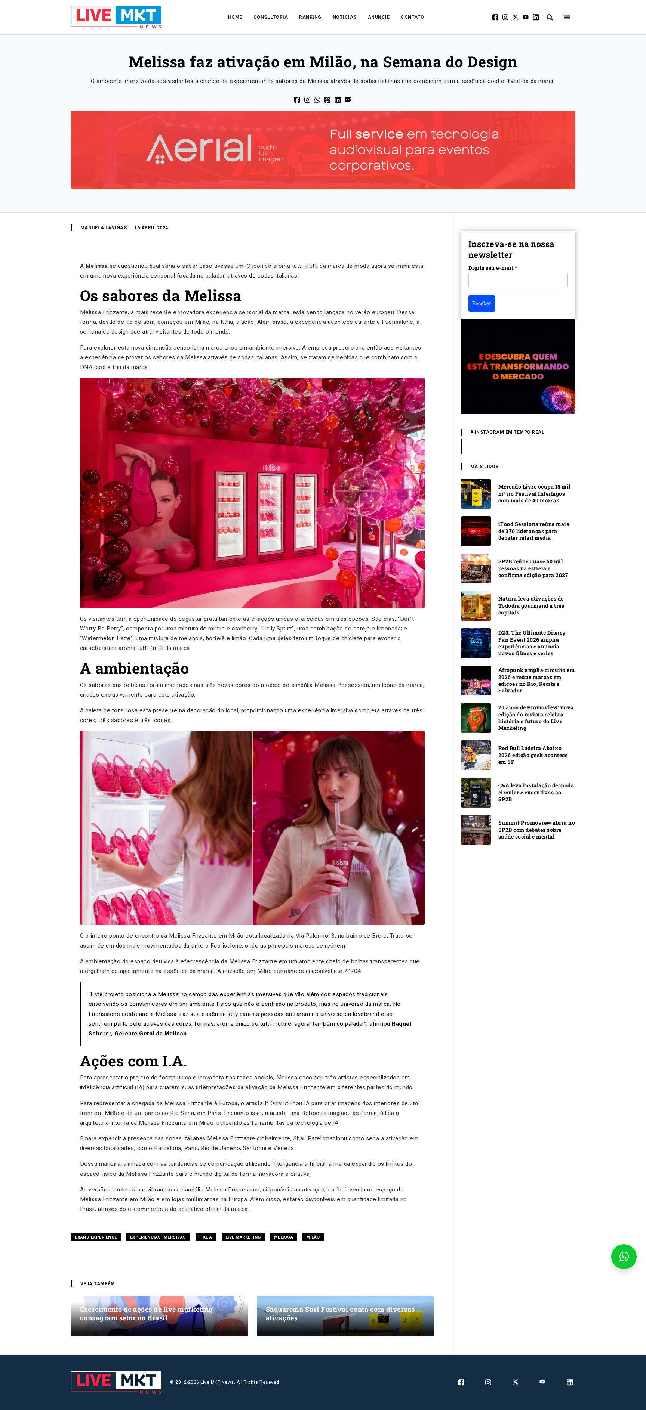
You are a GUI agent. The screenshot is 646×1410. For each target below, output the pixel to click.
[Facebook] (496, 17)
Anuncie (379, 17)
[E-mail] (348, 98)
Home (235, 17)
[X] (516, 17)
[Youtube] (526, 17)
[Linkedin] (536, 17)
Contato (412, 17)
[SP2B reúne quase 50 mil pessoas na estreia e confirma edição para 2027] (476, 567)
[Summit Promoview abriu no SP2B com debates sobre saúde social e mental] (476, 829)
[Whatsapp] (318, 99)
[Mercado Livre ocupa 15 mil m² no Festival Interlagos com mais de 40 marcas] (476, 493)
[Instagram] (506, 17)
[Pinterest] (328, 99)
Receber (481, 303)
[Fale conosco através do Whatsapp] (624, 1256)
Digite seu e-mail (492, 267)
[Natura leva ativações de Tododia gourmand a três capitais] (476, 605)
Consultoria (270, 17)
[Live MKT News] (116, 17)
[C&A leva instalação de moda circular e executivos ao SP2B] (476, 792)
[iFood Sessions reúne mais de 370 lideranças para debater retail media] (476, 530)
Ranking (310, 17)
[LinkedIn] (338, 99)
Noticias (345, 17)
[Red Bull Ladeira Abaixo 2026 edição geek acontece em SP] (476, 754)
